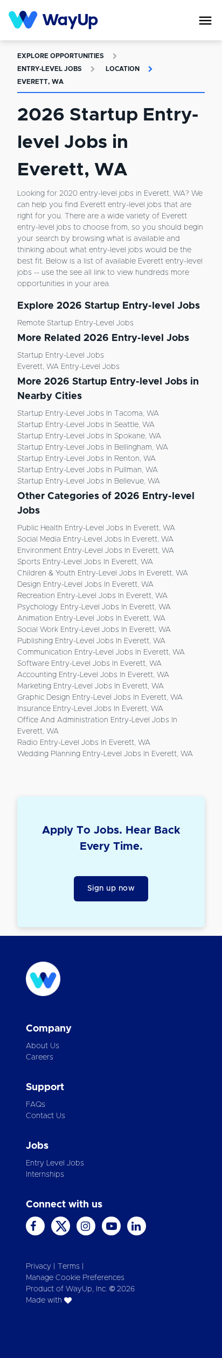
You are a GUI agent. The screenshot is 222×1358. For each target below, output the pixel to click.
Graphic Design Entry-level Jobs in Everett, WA (100, 697)
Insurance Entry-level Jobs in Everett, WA (90, 709)
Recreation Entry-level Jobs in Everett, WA (92, 596)
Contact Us (45, 1116)
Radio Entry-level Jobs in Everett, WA (83, 742)
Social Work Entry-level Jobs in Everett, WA (94, 630)
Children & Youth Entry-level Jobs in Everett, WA (102, 573)
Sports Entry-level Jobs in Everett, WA (85, 562)
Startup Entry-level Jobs (60, 355)
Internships (45, 1174)
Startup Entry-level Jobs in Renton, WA (86, 459)
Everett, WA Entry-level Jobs (68, 367)
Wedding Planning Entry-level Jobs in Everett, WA (105, 754)
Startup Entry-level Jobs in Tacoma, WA (88, 413)
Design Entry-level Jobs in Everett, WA (85, 584)
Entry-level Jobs (49, 69)
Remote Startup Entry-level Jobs (75, 323)
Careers (39, 1057)
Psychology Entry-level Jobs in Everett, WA (94, 607)
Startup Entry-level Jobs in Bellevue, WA (88, 481)
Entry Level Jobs (55, 1163)
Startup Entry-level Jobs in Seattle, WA (86, 425)
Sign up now (111, 888)
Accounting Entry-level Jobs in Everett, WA (93, 675)
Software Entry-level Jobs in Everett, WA (89, 663)
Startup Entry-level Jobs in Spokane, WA (89, 436)
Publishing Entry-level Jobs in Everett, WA (91, 641)
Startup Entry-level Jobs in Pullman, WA (87, 470)
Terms (69, 1266)
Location (123, 69)
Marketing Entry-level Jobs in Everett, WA (90, 686)
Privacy (38, 1266)
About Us (42, 1046)
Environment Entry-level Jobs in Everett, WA (95, 550)
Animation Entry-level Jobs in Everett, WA (91, 618)
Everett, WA (40, 82)
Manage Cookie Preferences (75, 1278)
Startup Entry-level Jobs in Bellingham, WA (92, 447)
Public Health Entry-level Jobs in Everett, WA (96, 528)
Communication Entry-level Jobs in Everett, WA (101, 652)
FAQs (35, 1104)
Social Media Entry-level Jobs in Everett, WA (95, 539)
